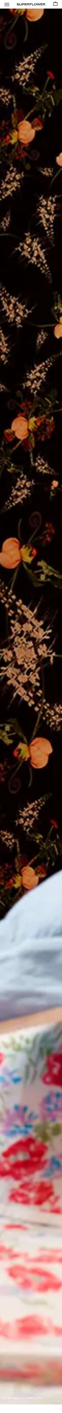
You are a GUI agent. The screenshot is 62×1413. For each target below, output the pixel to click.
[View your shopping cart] (55, 4)
